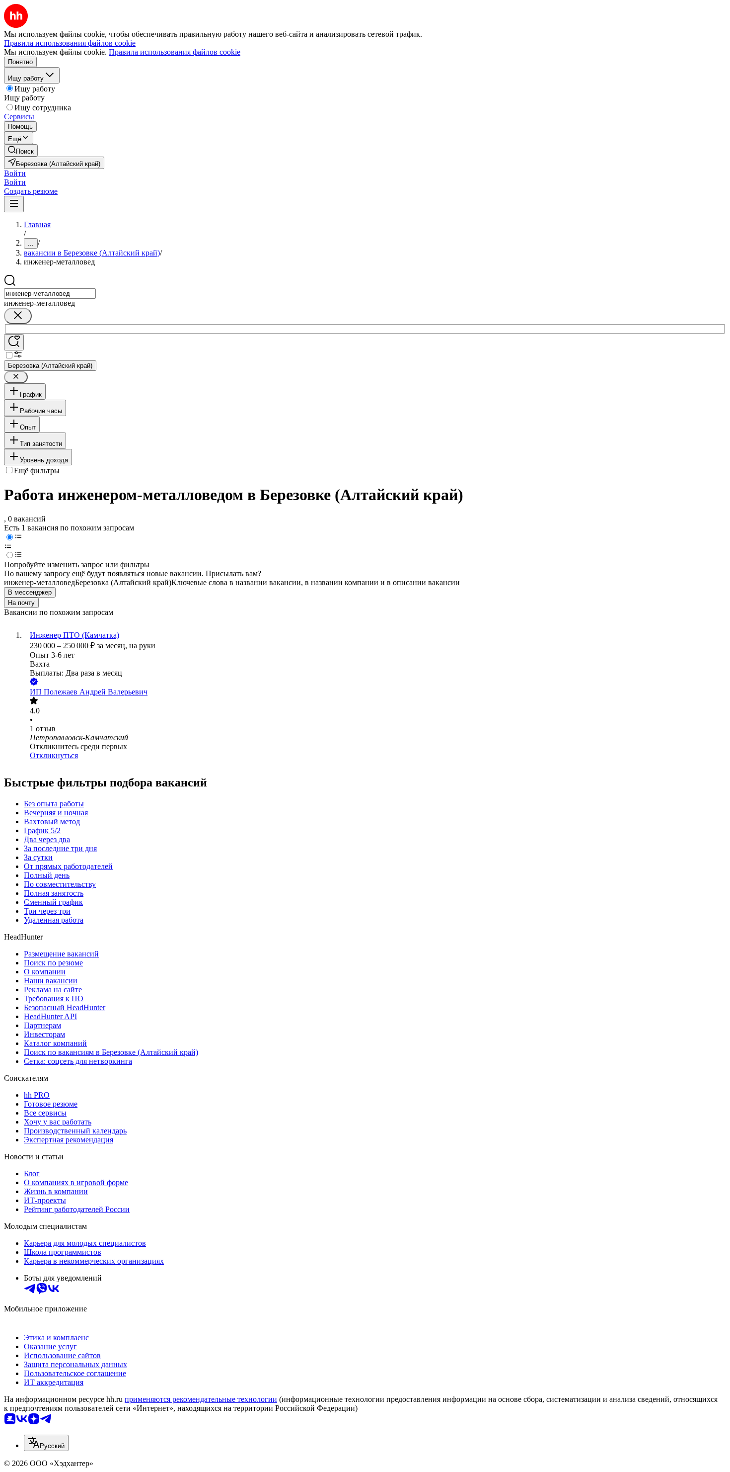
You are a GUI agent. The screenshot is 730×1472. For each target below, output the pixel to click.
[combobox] (50, 293)
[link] (21, 150)
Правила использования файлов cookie (174, 52)
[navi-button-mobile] (14, 204)
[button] (15, 173)
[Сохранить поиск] (14, 342)
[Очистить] (18, 316)
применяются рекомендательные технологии (201, 1399)
